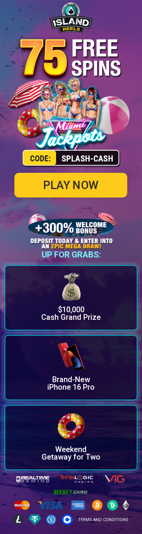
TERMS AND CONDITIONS (103, 519)
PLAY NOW (71, 185)
